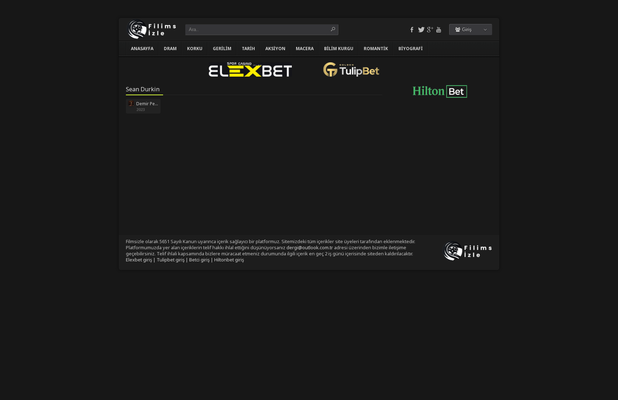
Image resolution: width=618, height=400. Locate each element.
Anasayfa (142, 48)
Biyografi (410, 48)
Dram (170, 48)
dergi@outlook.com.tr (309, 247)
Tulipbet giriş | (173, 259)
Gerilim (222, 48)
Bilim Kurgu (338, 48)
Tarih (248, 48)
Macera (305, 48)
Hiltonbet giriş (229, 259)
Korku (194, 48)
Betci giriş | (201, 259)
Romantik (376, 48)
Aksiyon (275, 48)
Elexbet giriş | (141, 259)
